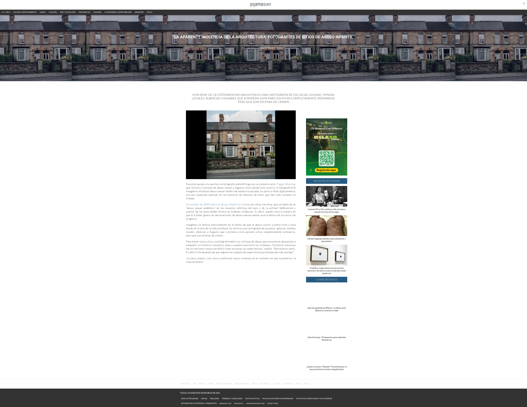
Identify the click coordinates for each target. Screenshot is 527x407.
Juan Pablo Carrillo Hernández (260, 48)
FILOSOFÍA (53, 12)
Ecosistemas (288, 384)
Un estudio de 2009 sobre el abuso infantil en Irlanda (218, 204)
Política (255, 384)
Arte (194, 384)
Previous (182, 145)
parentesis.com (225, 403)
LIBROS (43, 12)
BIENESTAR (139, 12)
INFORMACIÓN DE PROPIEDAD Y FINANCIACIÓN (199, 403)
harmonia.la (238, 403)
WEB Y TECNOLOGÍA (67, 12)
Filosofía (210, 384)
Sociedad (276, 384)
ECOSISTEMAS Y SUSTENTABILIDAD (118, 12)
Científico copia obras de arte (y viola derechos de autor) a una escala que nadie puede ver (326, 270)
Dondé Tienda (272, 403)
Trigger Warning (285, 184)
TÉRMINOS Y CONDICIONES (232, 399)
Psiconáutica (265, 384)
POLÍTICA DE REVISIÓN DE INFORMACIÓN (277, 399)
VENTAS (204, 399)
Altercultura (185, 384)
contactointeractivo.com (255, 403)
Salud (298, 384)
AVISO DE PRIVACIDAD (189, 399)
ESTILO (149, 12)
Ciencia (201, 384)
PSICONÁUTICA (84, 12)
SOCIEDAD (97, 12)
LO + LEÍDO (6, 12)
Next (300, 145)
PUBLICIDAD (214, 399)
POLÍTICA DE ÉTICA (252, 399)
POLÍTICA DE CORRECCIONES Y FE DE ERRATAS (314, 399)
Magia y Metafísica (242, 384)
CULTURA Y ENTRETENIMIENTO (25, 12)
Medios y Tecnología (224, 384)
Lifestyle (306, 384)
